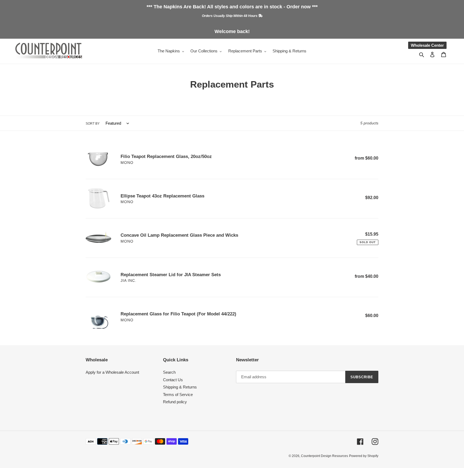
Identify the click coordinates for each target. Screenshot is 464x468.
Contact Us (173, 379)
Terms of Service (178, 394)
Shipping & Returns (180, 387)
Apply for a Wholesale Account (112, 372)
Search (169, 372)
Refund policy (175, 401)
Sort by (93, 123)
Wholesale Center (427, 45)
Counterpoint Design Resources (324, 456)
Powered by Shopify (363, 456)
